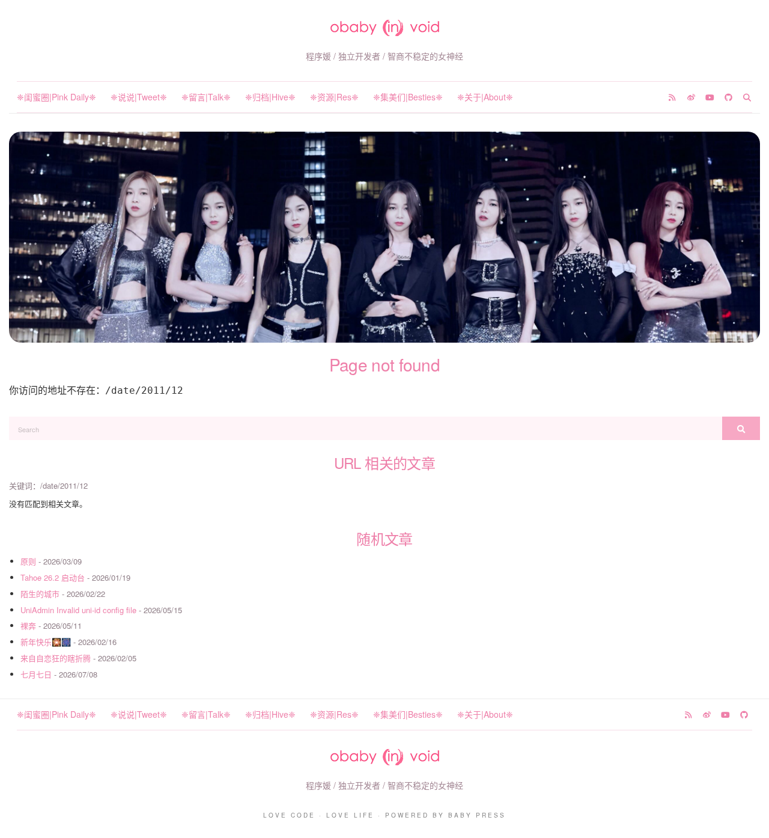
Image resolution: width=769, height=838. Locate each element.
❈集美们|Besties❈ (408, 97)
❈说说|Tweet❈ (139, 97)
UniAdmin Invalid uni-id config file (78, 610)
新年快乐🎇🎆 (45, 641)
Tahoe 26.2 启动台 (52, 577)
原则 (28, 561)
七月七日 (36, 674)
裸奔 (28, 625)
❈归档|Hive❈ (270, 97)
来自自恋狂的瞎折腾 (55, 658)
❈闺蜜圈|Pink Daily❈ (56, 97)
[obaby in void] (385, 28)
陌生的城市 (39, 593)
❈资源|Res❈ (334, 97)
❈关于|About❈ (485, 97)
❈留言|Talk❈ (206, 97)
